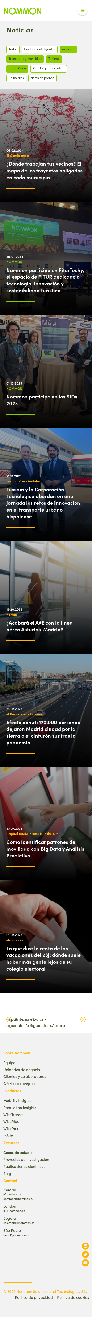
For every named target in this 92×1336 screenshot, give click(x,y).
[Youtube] (85, 1262)
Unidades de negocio (21, 1069)
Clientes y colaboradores (24, 1076)
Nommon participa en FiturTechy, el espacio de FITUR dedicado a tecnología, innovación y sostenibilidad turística (45, 280)
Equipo (9, 1062)
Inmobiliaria (17, 68)
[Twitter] (85, 1254)
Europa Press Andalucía (25, 481)
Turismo (54, 58)
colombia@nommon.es (18, 1223)
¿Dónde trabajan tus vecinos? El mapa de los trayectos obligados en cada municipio (44, 170)
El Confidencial (18, 155)
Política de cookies (73, 1297)
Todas (13, 49)
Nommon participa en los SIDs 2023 (41, 400)
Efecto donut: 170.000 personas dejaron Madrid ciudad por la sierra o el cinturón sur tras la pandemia (43, 732)
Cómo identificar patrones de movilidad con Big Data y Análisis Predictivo (45, 848)
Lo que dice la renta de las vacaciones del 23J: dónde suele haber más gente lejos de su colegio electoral (43, 958)
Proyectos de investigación (26, 1159)
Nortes (11, 614)
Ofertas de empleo (19, 1083)
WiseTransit (13, 1114)
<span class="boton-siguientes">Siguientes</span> (36, 1022)
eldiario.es (14, 940)
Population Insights (19, 1107)
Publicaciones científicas (24, 1166)
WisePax (10, 1128)
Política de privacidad (34, 1297)
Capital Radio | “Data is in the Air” (32, 833)
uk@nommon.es (14, 1211)
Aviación (68, 49)
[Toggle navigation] (82, 10)
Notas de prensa (42, 78)
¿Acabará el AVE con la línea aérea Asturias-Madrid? (39, 626)
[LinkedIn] (85, 1245)
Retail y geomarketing (48, 68)
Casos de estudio (18, 1152)
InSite (8, 1135)
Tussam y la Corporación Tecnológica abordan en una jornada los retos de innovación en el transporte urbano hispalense (43, 503)
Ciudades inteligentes (39, 49)
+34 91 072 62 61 (13, 1194)
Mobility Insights (17, 1100)
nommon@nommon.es (18, 1199)
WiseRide (11, 1121)
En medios (16, 78)
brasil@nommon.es (16, 1235)
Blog (7, 1173)
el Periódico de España (24, 713)
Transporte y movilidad (25, 58)
